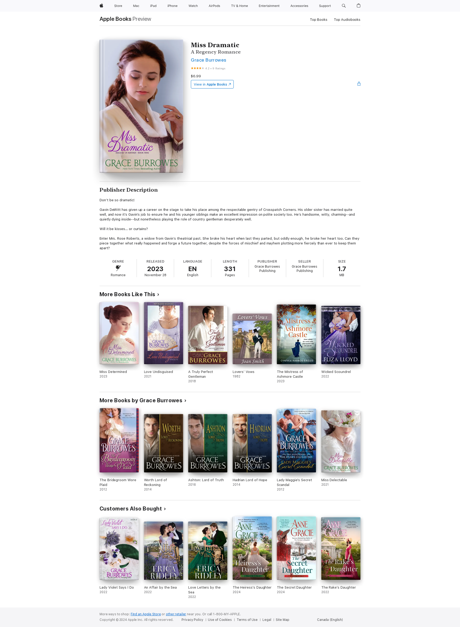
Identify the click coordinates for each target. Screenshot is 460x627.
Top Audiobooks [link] (347, 20)
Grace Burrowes (209, 60)
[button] (344, 6)
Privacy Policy (192, 620)
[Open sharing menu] (359, 84)
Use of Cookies (220, 620)
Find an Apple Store (146, 614)
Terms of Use (247, 620)
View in (210, 84)
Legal (266, 620)
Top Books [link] (318, 20)
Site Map (282, 620)
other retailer (176, 614)
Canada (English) (330, 620)
